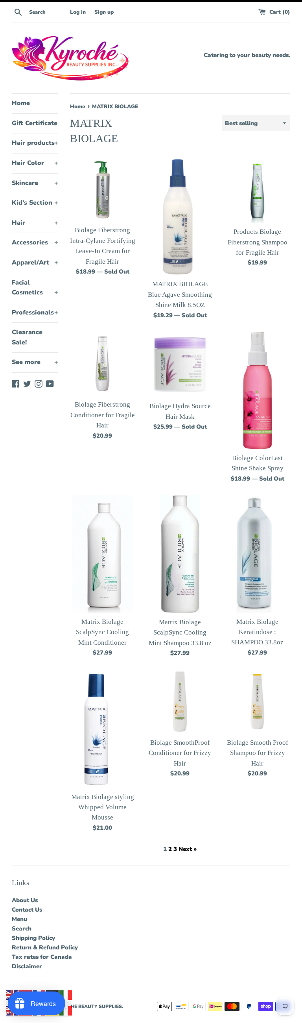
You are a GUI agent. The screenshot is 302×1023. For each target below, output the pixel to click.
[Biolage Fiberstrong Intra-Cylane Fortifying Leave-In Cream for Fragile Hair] (103, 189)
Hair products (35, 143)
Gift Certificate (34, 123)
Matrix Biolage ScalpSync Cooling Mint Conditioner (102, 632)
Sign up (104, 12)
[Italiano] (66, 995)
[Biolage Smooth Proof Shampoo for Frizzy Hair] (257, 702)
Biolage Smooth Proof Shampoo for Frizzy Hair (257, 753)
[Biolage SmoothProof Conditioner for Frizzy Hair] (180, 702)
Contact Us (27, 910)
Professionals (35, 312)
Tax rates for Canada (42, 957)
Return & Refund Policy (45, 947)
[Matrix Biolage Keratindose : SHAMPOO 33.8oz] (257, 554)
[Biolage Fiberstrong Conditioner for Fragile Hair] (103, 364)
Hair (35, 222)
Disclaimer (27, 966)
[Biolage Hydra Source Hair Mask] (180, 365)
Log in (78, 12)
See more (35, 362)
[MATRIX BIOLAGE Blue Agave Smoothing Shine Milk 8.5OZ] (180, 216)
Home (21, 103)
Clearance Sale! (27, 337)
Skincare (35, 183)
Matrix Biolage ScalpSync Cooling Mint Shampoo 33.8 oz (180, 632)
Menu (19, 919)
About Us (25, 900)
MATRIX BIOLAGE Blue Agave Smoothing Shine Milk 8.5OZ (180, 294)
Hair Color (35, 163)
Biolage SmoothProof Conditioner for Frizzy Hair (180, 753)
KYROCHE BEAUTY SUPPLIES (87, 1006)
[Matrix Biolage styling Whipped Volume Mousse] (103, 729)
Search (21, 928)
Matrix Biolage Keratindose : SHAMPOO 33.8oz (257, 632)
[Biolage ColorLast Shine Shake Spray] (257, 390)
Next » (188, 849)
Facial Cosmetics (35, 287)
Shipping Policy (33, 938)
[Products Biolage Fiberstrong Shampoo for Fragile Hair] (257, 190)
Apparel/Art (35, 262)
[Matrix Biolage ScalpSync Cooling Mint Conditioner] (102, 554)
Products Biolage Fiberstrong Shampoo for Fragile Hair (257, 242)
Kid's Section (35, 202)
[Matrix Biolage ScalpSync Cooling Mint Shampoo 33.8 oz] (180, 554)
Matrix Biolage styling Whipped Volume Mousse (102, 807)
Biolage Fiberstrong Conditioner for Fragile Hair (102, 415)
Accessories (35, 242)
